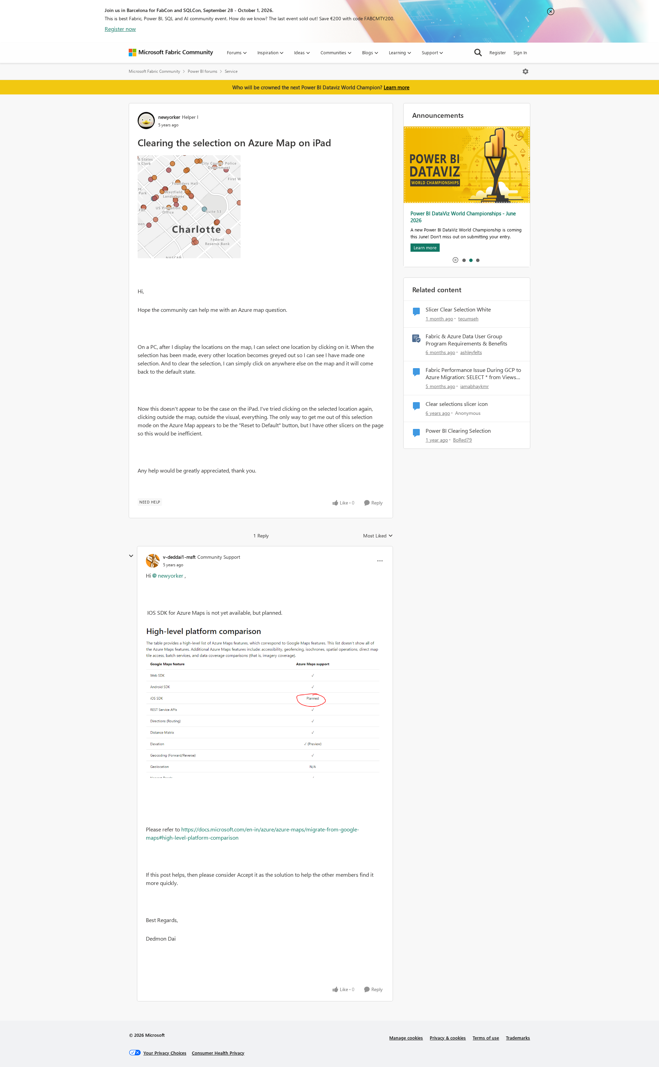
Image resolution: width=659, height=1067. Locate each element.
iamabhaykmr (474, 386)
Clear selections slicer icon (457, 403)
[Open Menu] (525, 71)
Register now (120, 28)
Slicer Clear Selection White (458, 309)
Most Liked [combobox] (378, 535)
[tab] (463, 260)
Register (497, 52)
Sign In (520, 52)
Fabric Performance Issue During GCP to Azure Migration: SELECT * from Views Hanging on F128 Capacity (473, 373)
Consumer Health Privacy (218, 1053)
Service (231, 71)
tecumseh (468, 318)
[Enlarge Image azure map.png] (189, 206)
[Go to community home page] (171, 52)
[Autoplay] (455, 260)
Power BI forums (202, 71)
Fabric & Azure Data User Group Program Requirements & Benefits (466, 340)
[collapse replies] (131, 556)
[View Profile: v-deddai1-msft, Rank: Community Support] (153, 561)
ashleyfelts (471, 352)
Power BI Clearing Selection (458, 430)
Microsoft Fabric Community (154, 71)
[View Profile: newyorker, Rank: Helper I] (146, 120)
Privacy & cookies (448, 1038)
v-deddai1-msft (179, 557)
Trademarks (518, 1038)
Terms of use (486, 1038)
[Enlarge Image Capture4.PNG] (265, 702)
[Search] (478, 52)
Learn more (396, 87)
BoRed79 (462, 439)
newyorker (169, 117)
